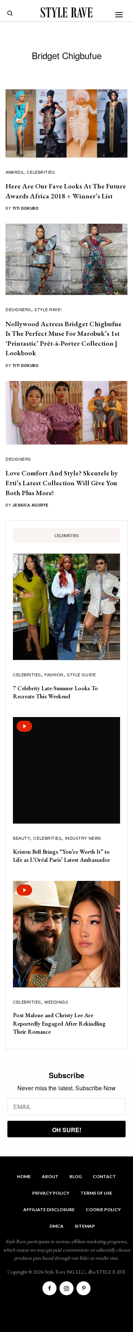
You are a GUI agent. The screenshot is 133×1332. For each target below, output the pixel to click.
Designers (18, 309)
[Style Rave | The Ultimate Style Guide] (66, 12)
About (50, 1176)
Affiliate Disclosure (49, 1209)
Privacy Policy (50, 1193)
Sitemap (85, 1226)
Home (24, 1176)
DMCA (57, 1226)
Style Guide (81, 674)
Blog (75, 1176)
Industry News (83, 838)
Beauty (21, 838)
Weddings (56, 1002)
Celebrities (41, 172)
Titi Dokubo (26, 208)
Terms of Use (96, 1193)
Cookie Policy (103, 1209)
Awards (14, 172)
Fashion (54, 674)
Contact (104, 1176)
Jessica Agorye (31, 505)
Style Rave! (48, 309)
